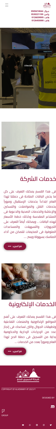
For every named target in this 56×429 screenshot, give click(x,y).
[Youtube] (23, 425)
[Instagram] (43, 425)
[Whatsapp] (29, 425)
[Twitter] (50, 425)
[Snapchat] (36, 425)
